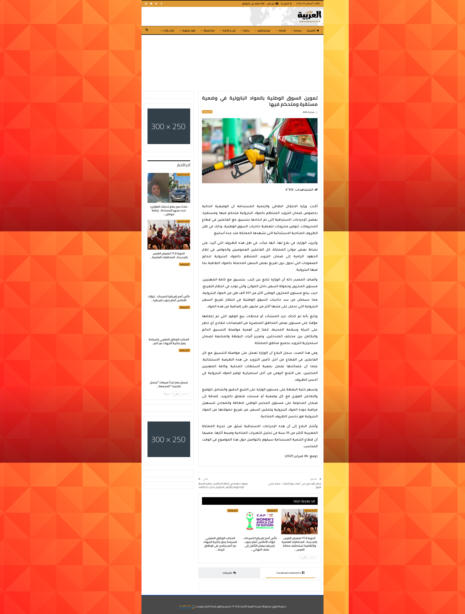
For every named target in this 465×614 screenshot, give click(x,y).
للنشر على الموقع (251, 3)
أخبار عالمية (184, 350)
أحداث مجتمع (310, 510)
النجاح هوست (202, 606)
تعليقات (227, 572)
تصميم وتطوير (224, 606)
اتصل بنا (285, 3)
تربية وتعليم (264, 30)
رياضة (246, 30)
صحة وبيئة (209, 30)
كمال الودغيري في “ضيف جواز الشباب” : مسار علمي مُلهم (294, 485)
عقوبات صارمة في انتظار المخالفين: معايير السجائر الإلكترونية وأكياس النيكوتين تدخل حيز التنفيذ (223, 485)
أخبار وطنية (207, 111)
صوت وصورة (188, 30)
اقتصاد (282, 30)
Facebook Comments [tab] (288, 572)
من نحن (270, 3)
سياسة (298, 30)
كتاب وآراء (168, 30)
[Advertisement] (232, 62)
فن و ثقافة (229, 30)
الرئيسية (311, 30)
